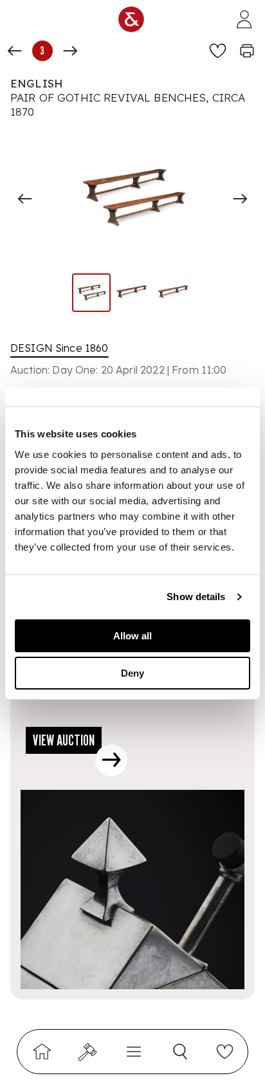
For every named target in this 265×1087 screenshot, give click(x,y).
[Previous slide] (25, 199)
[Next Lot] (70, 51)
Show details (196, 596)
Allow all (132, 635)
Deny (132, 673)
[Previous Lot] (15, 51)
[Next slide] (240, 199)
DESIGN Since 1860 (59, 348)
